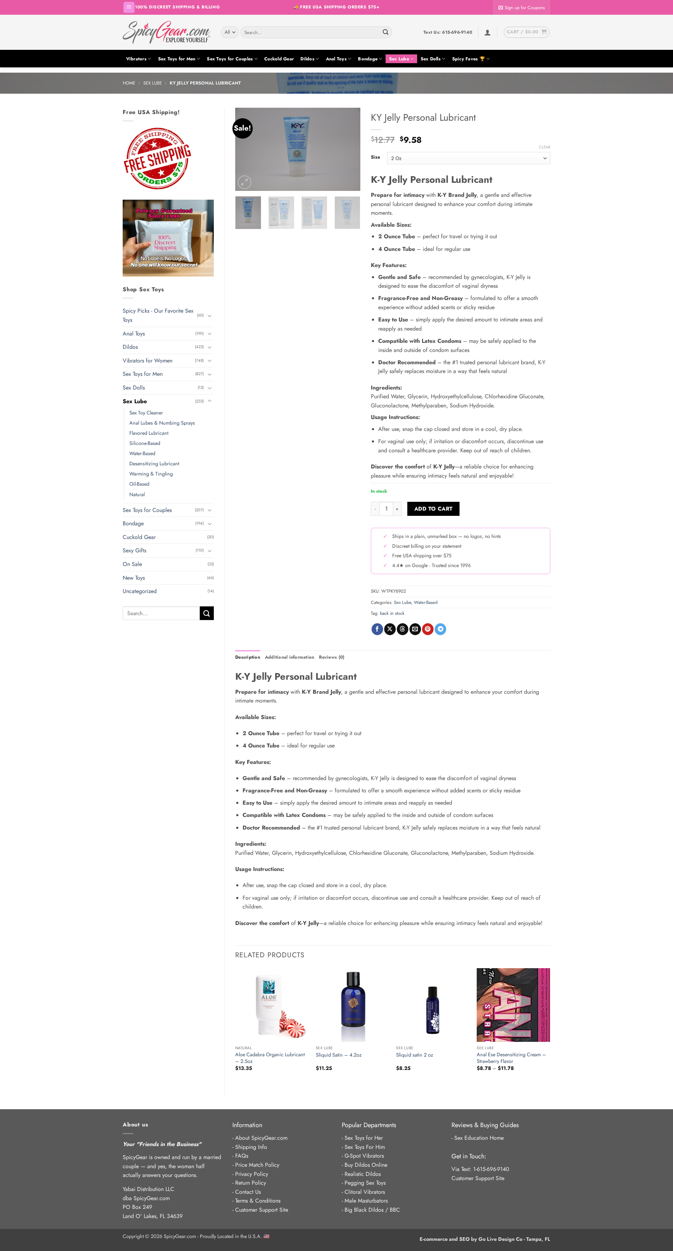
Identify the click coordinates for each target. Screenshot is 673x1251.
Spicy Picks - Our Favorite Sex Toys (158, 315)
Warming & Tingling (151, 473)
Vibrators (136, 58)
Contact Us (248, 1192)
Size (375, 157)
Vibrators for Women (147, 361)
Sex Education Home (479, 1138)
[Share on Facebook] (377, 629)
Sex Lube (399, 58)
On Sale (132, 564)
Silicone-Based (144, 443)
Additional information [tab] (289, 657)
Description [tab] (247, 657)
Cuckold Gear (279, 58)
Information (247, 1125)
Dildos (307, 58)
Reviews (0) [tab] (331, 657)
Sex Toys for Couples (230, 58)
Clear (544, 147)
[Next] (349, 149)
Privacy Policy (251, 1174)
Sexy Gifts (134, 550)
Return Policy (250, 1183)
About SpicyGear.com (261, 1138)
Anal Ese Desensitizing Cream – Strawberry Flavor (511, 1057)
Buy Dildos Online (366, 1165)
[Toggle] (209, 315)
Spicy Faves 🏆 (468, 58)
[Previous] (246, 149)
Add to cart (433, 509)
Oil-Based (139, 483)
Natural (137, 494)
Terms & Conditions (257, 1201)
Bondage (368, 58)
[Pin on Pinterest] (428, 629)
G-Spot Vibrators (364, 1156)
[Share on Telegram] (440, 629)
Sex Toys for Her (364, 1138)
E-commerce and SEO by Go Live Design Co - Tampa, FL (485, 1239)
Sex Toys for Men (177, 58)
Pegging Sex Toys (365, 1183)
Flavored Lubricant (148, 433)
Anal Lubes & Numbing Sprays (162, 422)
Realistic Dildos (363, 1174)
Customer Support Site (261, 1210)
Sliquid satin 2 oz (414, 1055)
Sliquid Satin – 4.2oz (339, 1055)
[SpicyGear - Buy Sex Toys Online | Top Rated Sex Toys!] (166, 32)
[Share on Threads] (402, 629)
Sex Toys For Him (365, 1147)
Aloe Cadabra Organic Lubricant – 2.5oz (270, 1057)
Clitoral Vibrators (365, 1192)
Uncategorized (140, 591)
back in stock (392, 613)
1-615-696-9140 (491, 1169)
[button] (129, 7)
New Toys (134, 578)
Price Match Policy (257, 1165)
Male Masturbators (366, 1201)
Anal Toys (336, 58)
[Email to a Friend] (415, 629)
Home (129, 83)
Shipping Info (251, 1147)
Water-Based (142, 453)
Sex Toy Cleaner (146, 412)
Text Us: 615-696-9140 (447, 32)
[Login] (487, 32)
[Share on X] (390, 629)
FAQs (241, 1156)
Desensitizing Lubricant (154, 463)
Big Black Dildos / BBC (372, 1210)
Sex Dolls (431, 58)
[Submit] (386, 32)
